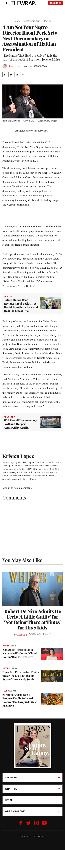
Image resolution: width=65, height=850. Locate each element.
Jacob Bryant (21, 635)
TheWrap (11, 777)
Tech (5, 691)
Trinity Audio (30, 131)
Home (17, 21)
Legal (9, 800)
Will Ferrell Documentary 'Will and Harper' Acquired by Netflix (20, 423)
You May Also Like (22, 560)
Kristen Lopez (14, 66)
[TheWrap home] (23, 3)
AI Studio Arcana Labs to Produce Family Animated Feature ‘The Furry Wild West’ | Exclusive (20, 700)
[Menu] (5, 3)
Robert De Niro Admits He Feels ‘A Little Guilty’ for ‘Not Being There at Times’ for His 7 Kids (32, 619)
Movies (47, 21)
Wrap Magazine (15, 811)
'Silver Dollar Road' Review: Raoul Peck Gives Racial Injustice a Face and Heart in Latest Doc (21, 305)
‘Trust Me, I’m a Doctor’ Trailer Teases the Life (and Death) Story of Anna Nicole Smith (20, 675)
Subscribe (55, 3)
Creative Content (32, 21)
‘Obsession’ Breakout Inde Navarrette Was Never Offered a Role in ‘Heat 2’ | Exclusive (20, 653)
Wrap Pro (11, 789)
